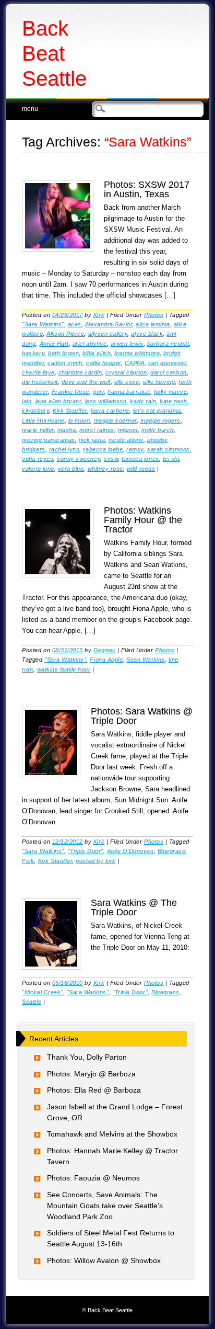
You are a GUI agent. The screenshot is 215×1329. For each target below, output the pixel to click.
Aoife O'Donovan (130, 851)
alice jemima (153, 324)
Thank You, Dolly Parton (87, 1057)
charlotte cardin (80, 372)
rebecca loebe (103, 449)
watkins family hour (64, 669)
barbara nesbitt (168, 343)
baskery (33, 353)
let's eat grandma (157, 410)
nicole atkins (126, 440)
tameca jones (140, 459)
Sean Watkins (145, 659)
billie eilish (96, 353)
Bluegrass (172, 851)
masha (66, 430)
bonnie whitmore (137, 353)
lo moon (79, 420)
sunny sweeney (78, 459)
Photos (153, 315)
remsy (135, 449)
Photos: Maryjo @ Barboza (91, 1074)
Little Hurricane (43, 420)
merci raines (96, 430)
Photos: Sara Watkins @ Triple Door (142, 716)
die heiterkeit (39, 382)
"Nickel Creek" (42, 992)
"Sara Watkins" (43, 324)
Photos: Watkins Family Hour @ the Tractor (143, 520)
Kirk (98, 315)
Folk (28, 861)
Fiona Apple (106, 659)
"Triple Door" (85, 851)
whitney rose (105, 468)
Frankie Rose (70, 392)
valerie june (38, 468)
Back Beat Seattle (54, 53)
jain (26, 401)
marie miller (37, 430)
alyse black (147, 334)
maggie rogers (160, 420)
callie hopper (103, 363)
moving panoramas (48, 440)
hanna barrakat (129, 392)
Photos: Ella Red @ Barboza (94, 1090)
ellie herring (159, 382)
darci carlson (168, 372)
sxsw (111, 459)
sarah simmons (168, 449)
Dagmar (104, 650)
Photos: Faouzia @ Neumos (93, 1178)
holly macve (170, 392)
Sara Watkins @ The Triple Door (134, 907)
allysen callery (108, 334)
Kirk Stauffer (70, 410)
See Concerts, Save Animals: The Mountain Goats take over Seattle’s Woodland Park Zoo (105, 1205)
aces (74, 324)
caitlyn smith (64, 363)
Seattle (31, 1001)
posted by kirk (95, 861)
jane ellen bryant (58, 401)
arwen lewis (127, 343)
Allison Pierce (65, 334)
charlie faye (38, 372)
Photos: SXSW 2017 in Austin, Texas (146, 189)
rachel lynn (64, 449)
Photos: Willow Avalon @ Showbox (104, 1260)
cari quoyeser (167, 363)
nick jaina (92, 440)
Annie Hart (54, 343)
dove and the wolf (86, 382)
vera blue (71, 468)
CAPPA (135, 363)
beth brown (63, 353)
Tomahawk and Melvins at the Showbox (112, 1134)
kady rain (143, 401)
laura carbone (110, 410)
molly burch (157, 430)
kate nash (173, 401)
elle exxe (126, 382)
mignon (128, 430)
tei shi (171, 459)
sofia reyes (37, 459)
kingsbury (35, 410)
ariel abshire (90, 343)
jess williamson (106, 401)
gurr (98, 392)
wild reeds (141, 468)
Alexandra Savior (108, 324)
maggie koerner (115, 420)
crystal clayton (126, 372)
